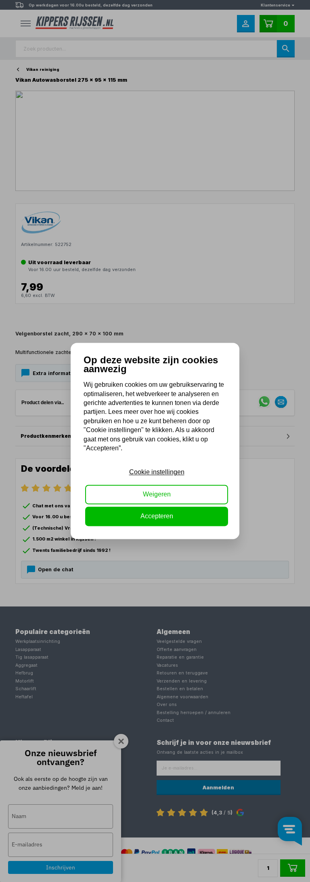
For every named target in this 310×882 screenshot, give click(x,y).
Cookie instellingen (156, 472)
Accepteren (156, 516)
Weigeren (157, 494)
